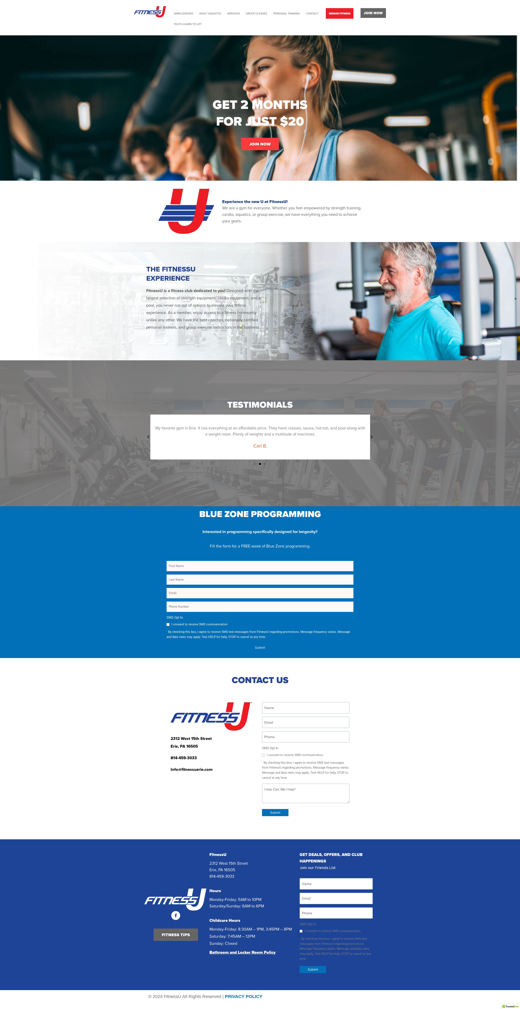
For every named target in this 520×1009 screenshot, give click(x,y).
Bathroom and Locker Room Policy (242, 952)
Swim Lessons (183, 13)
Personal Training (286, 13)
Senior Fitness (339, 13)
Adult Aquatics (210, 13)
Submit (260, 647)
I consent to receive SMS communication (199, 624)
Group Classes (256, 13)
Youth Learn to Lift (188, 24)
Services (233, 13)
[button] (148, 437)
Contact (312, 13)
